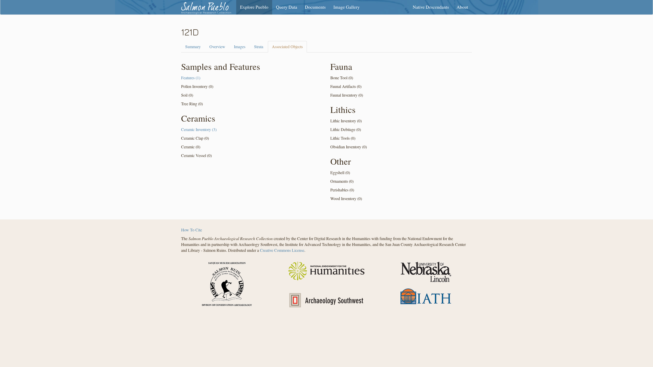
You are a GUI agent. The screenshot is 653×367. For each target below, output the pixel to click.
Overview (217, 46)
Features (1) (190, 77)
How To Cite (191, 229)
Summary (193, 46)
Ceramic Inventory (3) (199, 129)
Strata (258, 46)
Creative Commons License (282, 250)
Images (239, 46)
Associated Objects (287, 46)
